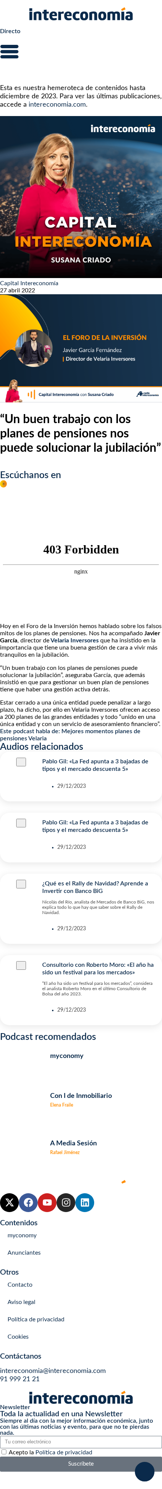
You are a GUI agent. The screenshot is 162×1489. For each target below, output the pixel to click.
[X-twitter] (9, 1202)
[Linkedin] (84, 1202)
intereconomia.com (57, 104)
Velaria (37, 738)
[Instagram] (66, 1202)
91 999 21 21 (20, 1379)
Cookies (18, 1337)
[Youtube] (47, 1202)
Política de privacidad (36, 1319)
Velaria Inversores (74, 640)
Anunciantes (24, 1253)
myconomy (22, 1235)
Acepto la (50, 1452)
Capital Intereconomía (29, 283)
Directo (10, 31)
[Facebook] (28, 1202)
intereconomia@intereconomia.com (53, 1371)
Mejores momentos (87, 731)
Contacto (20, 1285)
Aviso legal (21, 1302)
